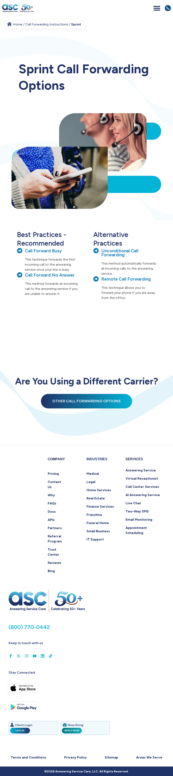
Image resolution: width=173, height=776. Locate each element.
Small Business (98, 531)
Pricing (53, 474)
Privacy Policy (75, 757)
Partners (55, 528)
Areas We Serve (149, 757)
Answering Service (141, 470)
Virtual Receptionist (142, 478)
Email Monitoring (139, 520)
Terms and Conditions (28, 757)
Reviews (54, 563)
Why (51, 495)
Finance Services (100, 506)
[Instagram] (26, 656)
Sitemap (111, 757)
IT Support (95, 539)
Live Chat (133, 503)
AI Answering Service (143, 495)
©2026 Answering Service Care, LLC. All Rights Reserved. (86, 771)
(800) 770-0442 (29, 627)
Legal (90, 482)
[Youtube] (34, 656)
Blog (51, 571)
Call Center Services (142, 487)
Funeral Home (97, 523)
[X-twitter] (18, 656)
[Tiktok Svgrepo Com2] (51, 656)
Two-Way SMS (137, 511)
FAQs (52, 503)
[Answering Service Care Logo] (18, 8)
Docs (52, 512)
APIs (51, 520)
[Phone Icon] (167, 8)
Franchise (94, 515)
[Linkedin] (43, 656)
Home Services (98, 490)
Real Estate (95, 498)
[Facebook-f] (10, 656)
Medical (92, 474)
